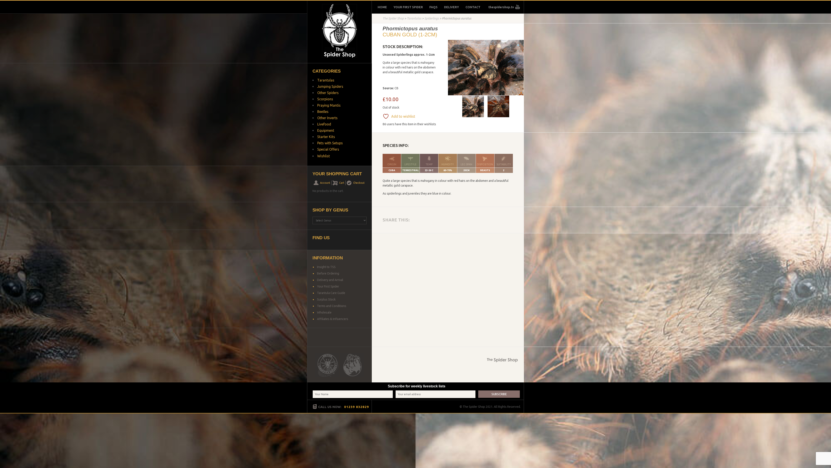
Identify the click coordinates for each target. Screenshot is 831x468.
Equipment (325, 130)
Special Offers (328, 149)
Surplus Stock (326, 299)
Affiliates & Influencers (332, 319)
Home (382, 7)
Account (325, 182)
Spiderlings (431, 18)
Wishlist (323, 156)
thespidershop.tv (501, 7)
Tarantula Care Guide (331, 293)
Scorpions (325, 99)
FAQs (433, 7)
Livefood (324, 124)
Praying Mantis (329, 105)
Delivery (451, 7)
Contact (472, 7)
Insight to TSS (326, 267)
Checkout (359, 182)
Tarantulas (414, 18)
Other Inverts (327, 118)
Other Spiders (328, 93)
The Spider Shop (393, 18)
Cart (341, 182)
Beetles (323, 112)
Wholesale (324, 312)
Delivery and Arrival (330, 280)
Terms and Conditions (331, 306)
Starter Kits (326, 137)
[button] (518, 45)
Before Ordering (328, 273)
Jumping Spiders (330, 86)
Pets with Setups (330, 143)
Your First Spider (408, 7)
